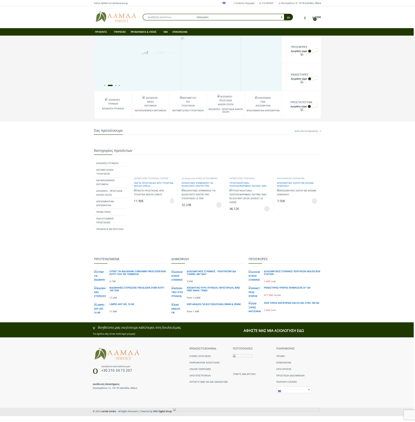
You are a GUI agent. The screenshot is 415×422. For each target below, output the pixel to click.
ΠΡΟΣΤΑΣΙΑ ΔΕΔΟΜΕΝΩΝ (290, 375)
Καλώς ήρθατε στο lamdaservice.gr (111, 3)
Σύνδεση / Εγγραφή (245, 3)
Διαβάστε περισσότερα (215, 205)
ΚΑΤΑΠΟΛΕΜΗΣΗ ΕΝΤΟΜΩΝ (105, 182)
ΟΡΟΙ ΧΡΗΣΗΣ (283, 369)
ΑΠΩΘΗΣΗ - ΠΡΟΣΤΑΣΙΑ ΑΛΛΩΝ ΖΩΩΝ (109, 192)
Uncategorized (188, 178)
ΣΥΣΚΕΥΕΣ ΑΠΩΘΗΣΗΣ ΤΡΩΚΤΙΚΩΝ (151, 179)
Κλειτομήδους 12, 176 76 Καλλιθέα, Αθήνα (301, 3)
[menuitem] (225, 3)
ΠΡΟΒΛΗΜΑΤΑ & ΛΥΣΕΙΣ (143, 31)
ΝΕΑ (165, 31)
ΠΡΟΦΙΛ (280, 356)
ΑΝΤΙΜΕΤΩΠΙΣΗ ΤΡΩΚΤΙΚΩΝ (104, 171)
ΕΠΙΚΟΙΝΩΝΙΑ (179, 31)
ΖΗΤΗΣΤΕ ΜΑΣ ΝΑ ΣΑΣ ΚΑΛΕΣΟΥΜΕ (208, 381)
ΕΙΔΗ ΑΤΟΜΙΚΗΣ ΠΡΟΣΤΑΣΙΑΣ (105, 220)
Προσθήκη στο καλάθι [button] (168, 201)
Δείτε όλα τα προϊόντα (306, 131)
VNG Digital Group (162, 411)
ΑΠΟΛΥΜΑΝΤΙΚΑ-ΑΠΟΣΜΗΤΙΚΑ (105, 203)
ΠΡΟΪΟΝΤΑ (101, 31)
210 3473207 (267, 3)
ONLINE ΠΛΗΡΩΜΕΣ (200, 369)
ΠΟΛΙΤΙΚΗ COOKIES (286, 381)
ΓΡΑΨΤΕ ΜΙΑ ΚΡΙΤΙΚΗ (244, 374)
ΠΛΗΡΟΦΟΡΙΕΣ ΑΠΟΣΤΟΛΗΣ (204, 362)
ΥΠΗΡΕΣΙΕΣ (120, 31)
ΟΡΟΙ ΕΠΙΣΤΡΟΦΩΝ (200, 375)
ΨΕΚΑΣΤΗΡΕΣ (103, 211)
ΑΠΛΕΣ (199, 178)
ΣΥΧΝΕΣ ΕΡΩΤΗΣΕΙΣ (200, 356)
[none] (293, 389)
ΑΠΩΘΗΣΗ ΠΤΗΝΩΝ (107, 163)
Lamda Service (108, 411)
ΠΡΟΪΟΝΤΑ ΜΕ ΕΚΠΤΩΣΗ (109, 229)
